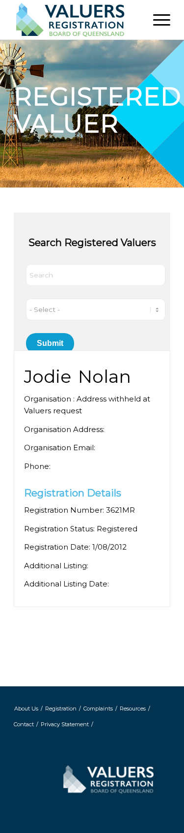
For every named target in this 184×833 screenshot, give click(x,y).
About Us (26, 708)
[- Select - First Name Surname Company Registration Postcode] (95, 309)
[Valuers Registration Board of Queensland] (76, 19)
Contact (24, 724)
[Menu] (156, 19)
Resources (133, 708)
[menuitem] (156, 19)
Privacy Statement (65, 724)
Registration (61, 708)
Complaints (98, 708)
